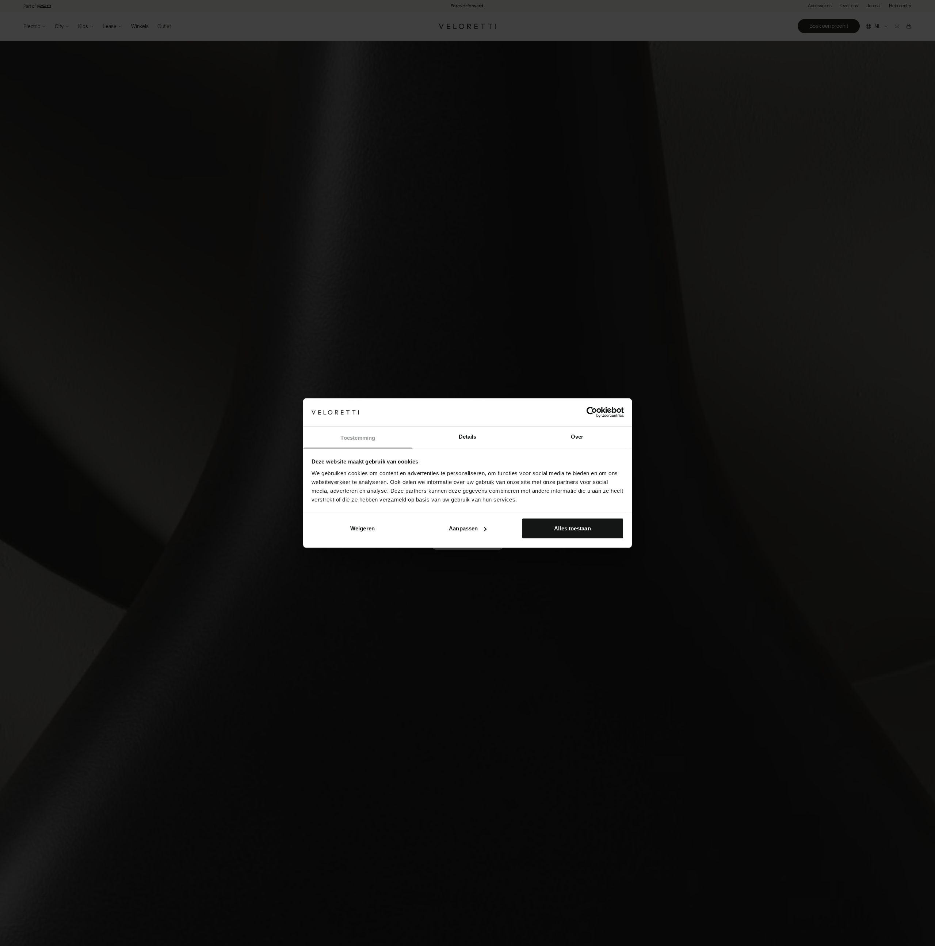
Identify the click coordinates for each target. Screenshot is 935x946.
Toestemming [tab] (357, 437)
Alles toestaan (572, 528)
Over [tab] (577, 436)
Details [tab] (468, 436)
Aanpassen (463, 528)
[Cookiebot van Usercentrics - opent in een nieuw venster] (592, 412)
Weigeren (362, 528)
